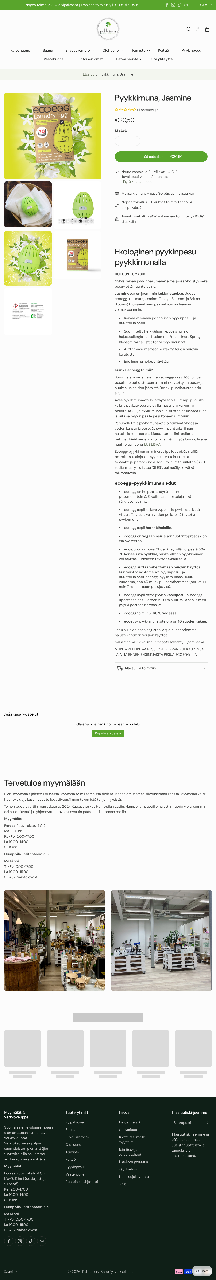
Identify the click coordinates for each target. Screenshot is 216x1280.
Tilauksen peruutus (133, 1161)
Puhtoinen (90, 1271)
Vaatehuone (54, 59)
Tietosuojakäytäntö (134, 1176)
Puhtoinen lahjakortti (82, 1181)
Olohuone (111, 50)
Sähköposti (182, 1122)
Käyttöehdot (128, 1169)
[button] (125, 109)
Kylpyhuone (20, 50)
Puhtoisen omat (89, 59)
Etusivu (88, 74)
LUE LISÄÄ (152, 444)
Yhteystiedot (128, 1129)
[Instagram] (173, 4)
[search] (188, 29)
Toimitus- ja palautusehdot (130, 1151)
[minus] (119, 141)
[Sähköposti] (186, 4)
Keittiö (163, 50)
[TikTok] (179, 4)
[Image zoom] (52, 136)
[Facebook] (167, 4)
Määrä (121, 131)
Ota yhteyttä (162, 59)
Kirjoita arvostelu (108, 733)
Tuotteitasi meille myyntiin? (132, 1139)
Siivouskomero (78, 50)
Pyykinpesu (191, 50)
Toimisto (138, 50)
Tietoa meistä (126, 59)
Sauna (48, 50)
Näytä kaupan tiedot (138, 181)
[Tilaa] (207, 1122)
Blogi (122, 1184)
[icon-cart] (207, 29)
